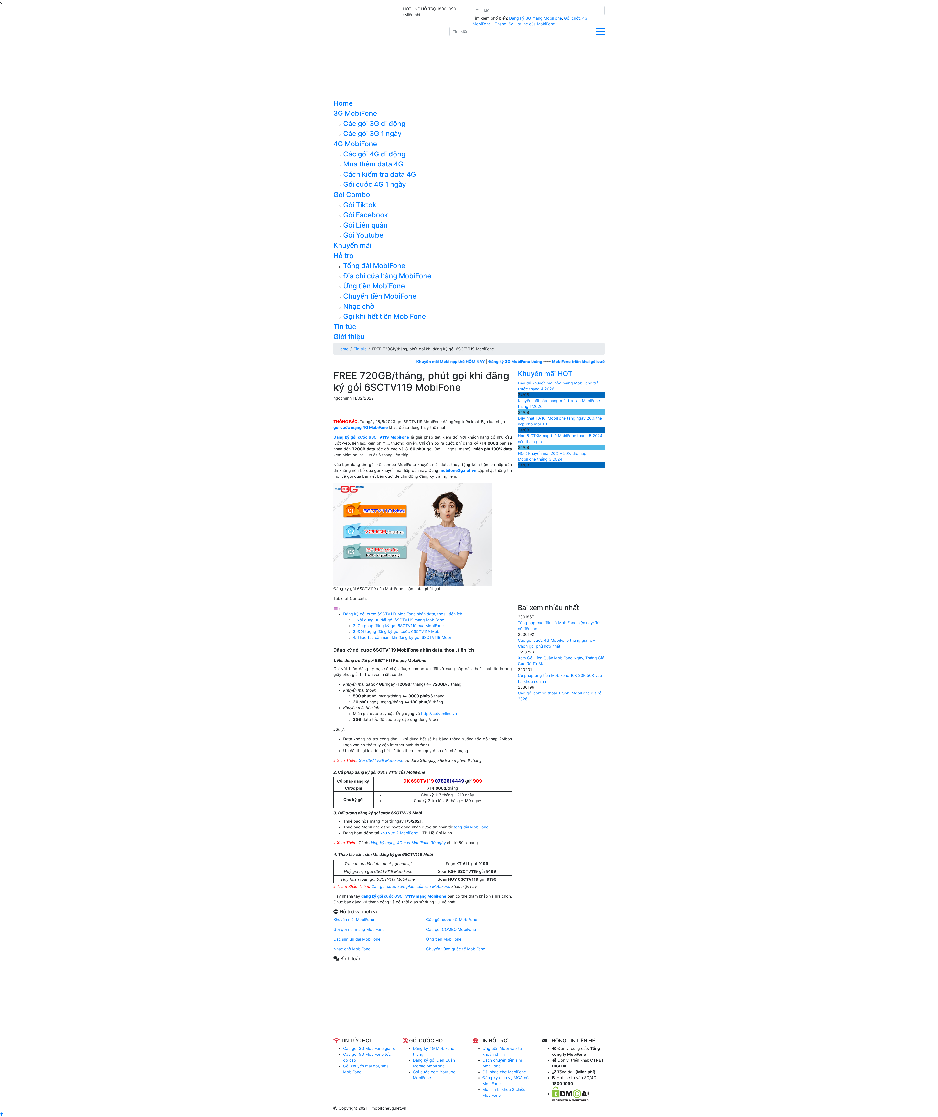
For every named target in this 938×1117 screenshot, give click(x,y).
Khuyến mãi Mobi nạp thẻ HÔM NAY (413, 361)
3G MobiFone (355, 113)
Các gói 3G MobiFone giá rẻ (369, 1048)
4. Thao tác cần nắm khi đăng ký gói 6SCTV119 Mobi (402, 637)
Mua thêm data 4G (373, 164)
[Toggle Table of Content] (337, 608)
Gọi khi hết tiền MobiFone (384, 316)
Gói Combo (351, 194)
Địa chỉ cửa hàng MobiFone (387, 276)
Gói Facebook (365, 215)
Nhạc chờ (358, 306)
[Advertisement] (422, 1003)
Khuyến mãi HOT (545, 374)
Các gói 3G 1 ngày (372, 133)
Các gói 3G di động (374, 123)
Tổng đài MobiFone (374, 265)
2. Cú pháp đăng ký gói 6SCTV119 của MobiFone (398, 625)
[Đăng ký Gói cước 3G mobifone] (387, 62)
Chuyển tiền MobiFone (379, 296)
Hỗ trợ (343, 255)
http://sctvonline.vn (439, 713)
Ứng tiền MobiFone (374, 286)
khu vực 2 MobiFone (399, 832)
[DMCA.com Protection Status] (570, 1093)
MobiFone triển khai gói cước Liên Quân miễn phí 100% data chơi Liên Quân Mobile (593, 361)
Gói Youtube (363, 235)
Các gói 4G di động (374, 154)
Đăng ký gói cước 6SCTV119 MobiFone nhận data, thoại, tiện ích (402, 613)
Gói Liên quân (365, 225)
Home (343, 103)
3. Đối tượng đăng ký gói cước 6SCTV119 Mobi (397, 631)
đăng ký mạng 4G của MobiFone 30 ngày (407, 842)
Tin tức (344, 326)
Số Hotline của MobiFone (532, 23)
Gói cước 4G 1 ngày (374, 184)
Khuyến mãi (352, 245)
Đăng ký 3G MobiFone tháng (478, 361)
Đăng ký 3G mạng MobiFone (535, 18)
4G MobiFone (355, 144)
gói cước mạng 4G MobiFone (360, 427)
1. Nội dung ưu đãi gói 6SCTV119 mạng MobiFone (398, 619)
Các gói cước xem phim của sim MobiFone (410, 886)
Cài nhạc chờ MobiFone (504, 1071)
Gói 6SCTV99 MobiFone (381, 760)
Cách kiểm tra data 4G (379, 174)
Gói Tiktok (359, 205)
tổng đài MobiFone (471, 827)
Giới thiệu (348, 336)
